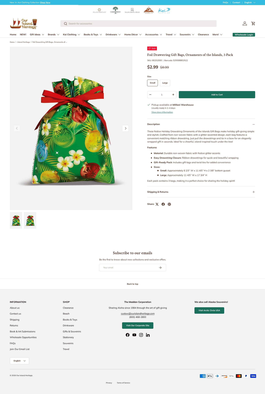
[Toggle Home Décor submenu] (140, 34)
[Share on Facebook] (163, 204)
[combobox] (138, 23)
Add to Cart (217, 94)
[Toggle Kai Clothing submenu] (79, 34)
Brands (52, 34)
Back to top (132, 284)
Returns (14, 325)
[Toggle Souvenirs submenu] (193, 34)
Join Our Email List (19, 349)
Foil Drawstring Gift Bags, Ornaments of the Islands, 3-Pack (50, 42)
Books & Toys (91, 34)
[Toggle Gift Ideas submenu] (43, 34)
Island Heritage (23, 42)
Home (13, 34)
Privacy (109, 383)
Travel (169, 34)
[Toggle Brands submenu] (58, 34)
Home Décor (131, 34)
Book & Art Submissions (22, 331)
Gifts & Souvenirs (72, 331)
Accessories (151, 34)
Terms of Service (123, 383)
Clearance (203, 34)
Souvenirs (185, 34)
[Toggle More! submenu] (221, 34)
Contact (236, 2)
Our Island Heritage (24, 375)
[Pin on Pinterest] (169, 204)
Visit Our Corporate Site (137, 325)
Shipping (14, 319)
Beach (66, 313)
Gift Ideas (35, 34)
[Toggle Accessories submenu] (161, 34)
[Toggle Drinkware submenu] (119, 34)
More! (216, 34)
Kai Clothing (69, 34)
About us (14, 307)
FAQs (225, 2)
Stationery (68, 337)
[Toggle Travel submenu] (175, 34)
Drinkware (111, 34)
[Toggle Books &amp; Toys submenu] (101, 34)
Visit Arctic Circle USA (209, 310)
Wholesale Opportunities (23, 337)
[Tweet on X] (157, 204)
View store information (162, 112)
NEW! (23, 34)
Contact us (15, 313)
